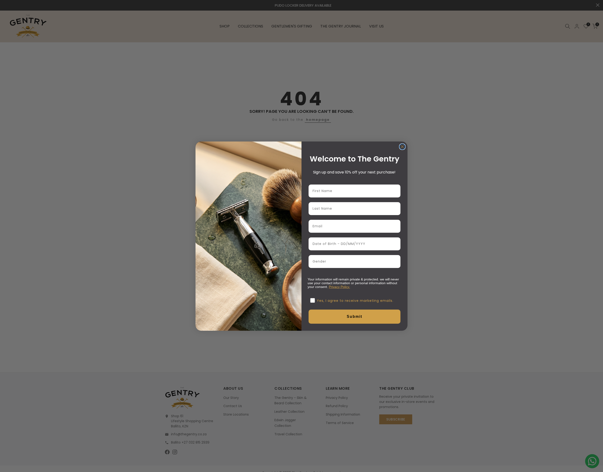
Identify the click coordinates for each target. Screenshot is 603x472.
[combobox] (353, 261)
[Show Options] (396, 261)
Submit (354, 317)
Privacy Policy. (339, 287)
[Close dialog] (402, 146)
